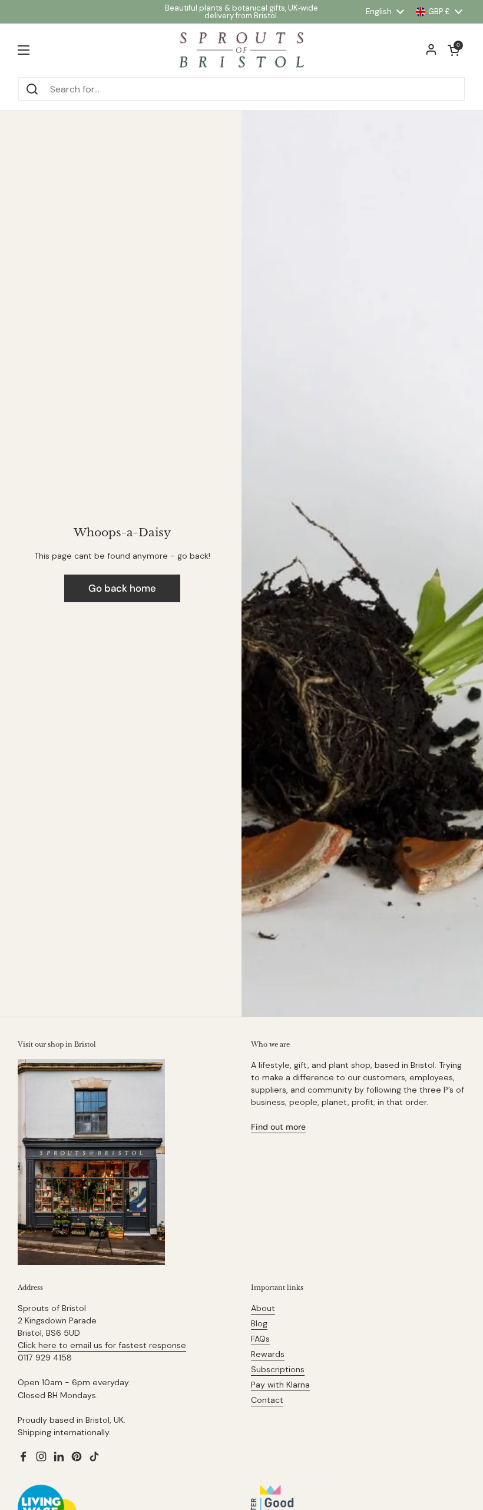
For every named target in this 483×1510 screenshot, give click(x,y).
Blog (259, 1323)
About (263, 1308)
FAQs (260, 1338)
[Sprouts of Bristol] (241, 50)
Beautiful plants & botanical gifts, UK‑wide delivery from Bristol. (241, 11)
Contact (267, 1400)
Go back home (122, 588)
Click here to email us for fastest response (102, 1345)
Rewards (267, 1354)
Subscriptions (278, 1369)
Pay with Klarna (280, 1384)
